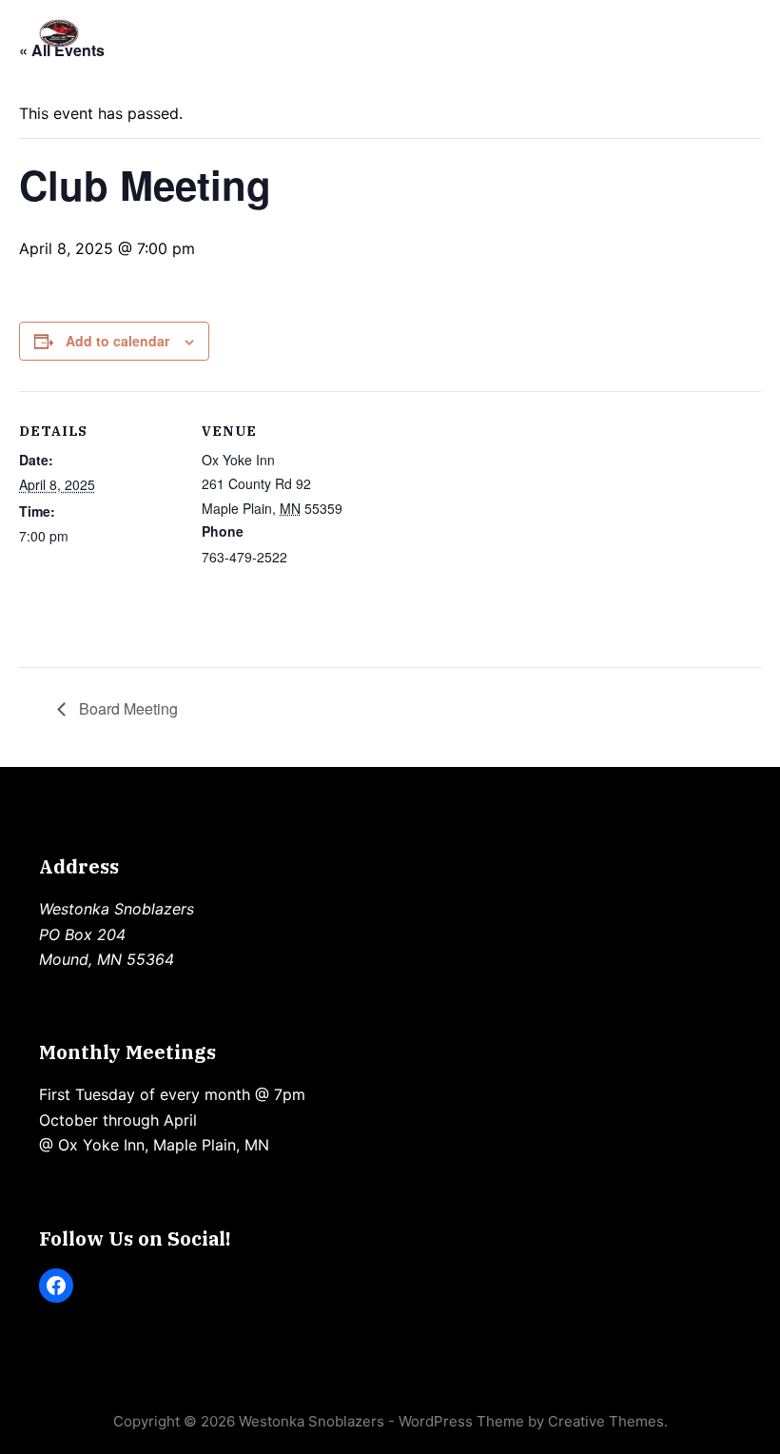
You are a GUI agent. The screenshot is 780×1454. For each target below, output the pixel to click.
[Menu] (732, 33)
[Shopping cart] (682, 33)
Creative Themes (606, 1421)
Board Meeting (126, 708)
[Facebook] (56, 1285)
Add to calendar (117, 340)
